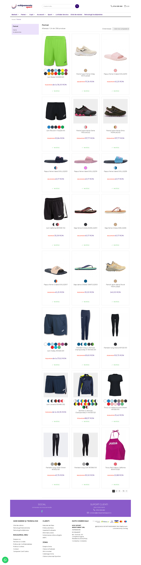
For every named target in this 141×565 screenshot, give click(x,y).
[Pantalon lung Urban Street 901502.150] (56, 445)
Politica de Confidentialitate (22, 544)
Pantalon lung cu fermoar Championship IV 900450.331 (85, 349)
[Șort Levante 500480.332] (56, 385)
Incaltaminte (17, 32)
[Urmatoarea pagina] (126, 491)
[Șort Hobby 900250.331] (56, 325)
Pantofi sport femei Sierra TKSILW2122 (85, 131)
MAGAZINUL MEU (20, 535)
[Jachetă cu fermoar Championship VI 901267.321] (85, 385)
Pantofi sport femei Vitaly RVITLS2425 (85, 75)
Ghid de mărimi (76, 15)
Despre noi (17, 539)
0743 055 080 (100, 510)
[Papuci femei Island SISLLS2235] (115, 160)
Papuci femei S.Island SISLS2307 (56, 285)
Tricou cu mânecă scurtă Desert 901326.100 (115, 408)
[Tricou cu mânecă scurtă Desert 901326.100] (115, 385)
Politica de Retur (48, 528)
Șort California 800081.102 (55, 228)
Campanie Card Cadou (21, 551)
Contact (16, 549)
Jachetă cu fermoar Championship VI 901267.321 (85, 411)
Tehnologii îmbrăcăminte (21, 528)
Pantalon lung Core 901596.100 (85, 468)
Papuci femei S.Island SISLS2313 (115, 74)
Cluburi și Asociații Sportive (52, 556)
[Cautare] (77, 6)
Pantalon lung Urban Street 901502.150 (56, 468)
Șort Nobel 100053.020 (55, 77)
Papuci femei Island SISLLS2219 (85, 171)
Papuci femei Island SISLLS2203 (55, 171)
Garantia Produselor (49, 530)
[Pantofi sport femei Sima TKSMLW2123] (115, 111)
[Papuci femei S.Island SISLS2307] (56, 265)
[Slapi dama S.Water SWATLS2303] (85, 265)
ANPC (45, 537)
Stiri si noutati (47, 551)
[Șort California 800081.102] (56, 208)
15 (123, 491)
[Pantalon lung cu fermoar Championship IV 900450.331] (85, 325)
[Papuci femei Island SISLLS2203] (56, 160)
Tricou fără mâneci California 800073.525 (115, 468)
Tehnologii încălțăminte (93, 15)
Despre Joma (47, 546)
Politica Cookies (18, 546)
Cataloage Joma (48, 554)
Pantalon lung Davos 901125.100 (115, 348)
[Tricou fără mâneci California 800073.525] (115, 444)
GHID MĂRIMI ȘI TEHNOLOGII (25, 521)
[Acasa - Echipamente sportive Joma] (22, 6)
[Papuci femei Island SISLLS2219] (85, 160)
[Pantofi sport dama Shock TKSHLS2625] (115, 265)
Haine (15, 30)
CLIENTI (46, 521)
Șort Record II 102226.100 (56, 131)
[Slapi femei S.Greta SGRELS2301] (85, 208)
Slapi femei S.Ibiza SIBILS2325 (115, 228)
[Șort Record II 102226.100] (56, 111)
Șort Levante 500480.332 (56, 404)
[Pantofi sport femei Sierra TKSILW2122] (85, 111)
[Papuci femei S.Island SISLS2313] (115, 51)
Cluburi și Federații (49, 549)
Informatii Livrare (48, 533)
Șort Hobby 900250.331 (55, 351)
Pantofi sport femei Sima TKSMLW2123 (115, 131)
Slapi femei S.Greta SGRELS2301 (85, 228)
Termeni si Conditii (19, 541)
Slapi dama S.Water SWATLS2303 (86, 285)
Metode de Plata (48, 525)
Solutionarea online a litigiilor (52, 535)
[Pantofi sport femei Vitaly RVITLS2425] (85, 51)
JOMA (45, 542)
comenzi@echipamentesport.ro (100, 513)
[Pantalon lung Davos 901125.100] (115, 325)
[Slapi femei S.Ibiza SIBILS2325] (115, 208)
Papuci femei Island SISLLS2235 (115, 171)
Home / (14, 19)
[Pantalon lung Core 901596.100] (85, 445)
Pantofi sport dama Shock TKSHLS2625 (115, 285)
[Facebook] (42, 511)
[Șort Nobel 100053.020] (56, 51)
